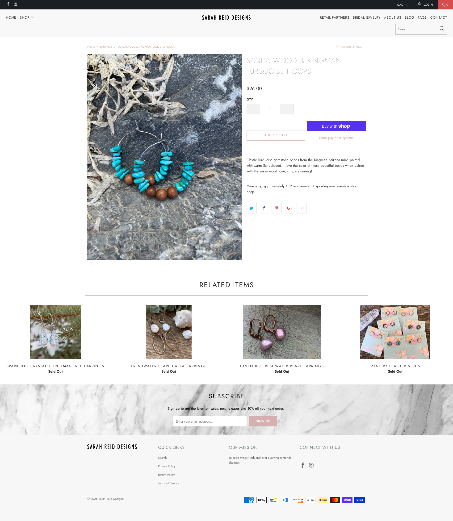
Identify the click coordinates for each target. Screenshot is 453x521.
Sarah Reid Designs (110, 498)
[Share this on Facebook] (264, 208)
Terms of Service (168, 483)
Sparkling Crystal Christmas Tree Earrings (55, 332)
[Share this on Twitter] (252, 208)
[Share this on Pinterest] (277, 208)
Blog (409, 17)
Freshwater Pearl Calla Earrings (168, 332)
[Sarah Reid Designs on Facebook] (8, 5)
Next (359, 47)
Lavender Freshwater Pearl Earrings (281, 332)
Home (11, 17)
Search (162, 457)
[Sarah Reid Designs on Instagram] (15, 5)
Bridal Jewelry (367, 17)
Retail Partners (334, 17)
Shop (25, 17)
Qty (250, 99)
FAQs (422, 17)
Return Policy (166, 474)
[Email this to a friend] (302, 208)
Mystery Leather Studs (395, 332)
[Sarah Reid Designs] (226, 17)
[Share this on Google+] (289, 208)
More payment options (336, 137)
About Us (392, 17)
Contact (438, 17)
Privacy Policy (167, 466)
